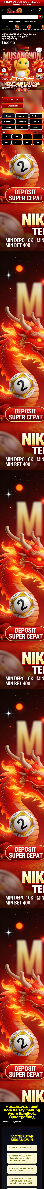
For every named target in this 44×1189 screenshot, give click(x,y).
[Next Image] (40, 70)
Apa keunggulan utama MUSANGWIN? (21, 1169)
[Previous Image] (4, 70)
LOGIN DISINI (13, 106)
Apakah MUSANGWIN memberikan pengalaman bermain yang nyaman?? (21, 1181)
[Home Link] (14, 10)
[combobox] (20, 17)
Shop (3, 10)
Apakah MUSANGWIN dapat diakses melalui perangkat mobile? (20, 1158)
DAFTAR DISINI (12, 99)
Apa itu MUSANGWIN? (22, 1148)
